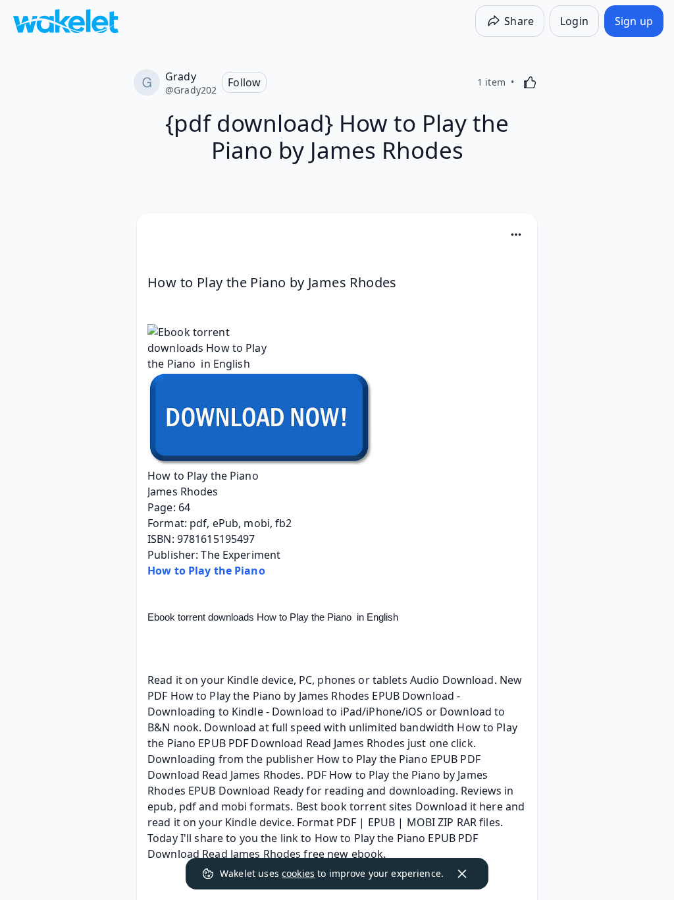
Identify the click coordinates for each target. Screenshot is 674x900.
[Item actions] (516, 234)
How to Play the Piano (206, 570)
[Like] (529, 82)
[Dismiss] (462, 873)
